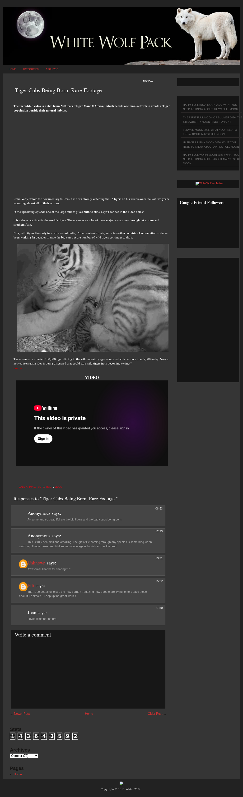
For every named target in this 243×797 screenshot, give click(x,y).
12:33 (159, 531)
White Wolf (133, 789)
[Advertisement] (92, 152)
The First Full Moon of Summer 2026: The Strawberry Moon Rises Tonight (212, 119)
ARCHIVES (52, 69)
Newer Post (22, 713)
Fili (31, 585)
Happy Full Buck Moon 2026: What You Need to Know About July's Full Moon (210, 107)
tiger (49, 487)
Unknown (37, 562)
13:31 (159, 558)
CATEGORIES (31, 69)
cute (41, 487)
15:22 (159, 581)
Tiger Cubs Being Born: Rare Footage (58, 90)
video (58, 487)
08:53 (159, 508)
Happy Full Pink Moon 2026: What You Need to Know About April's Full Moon (211, 144)
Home (12, 69)
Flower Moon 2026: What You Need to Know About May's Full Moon (210, 132)
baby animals (28, 487)
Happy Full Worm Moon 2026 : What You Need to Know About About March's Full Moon (212, 159)
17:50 (159, 608)
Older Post (155, 713)
